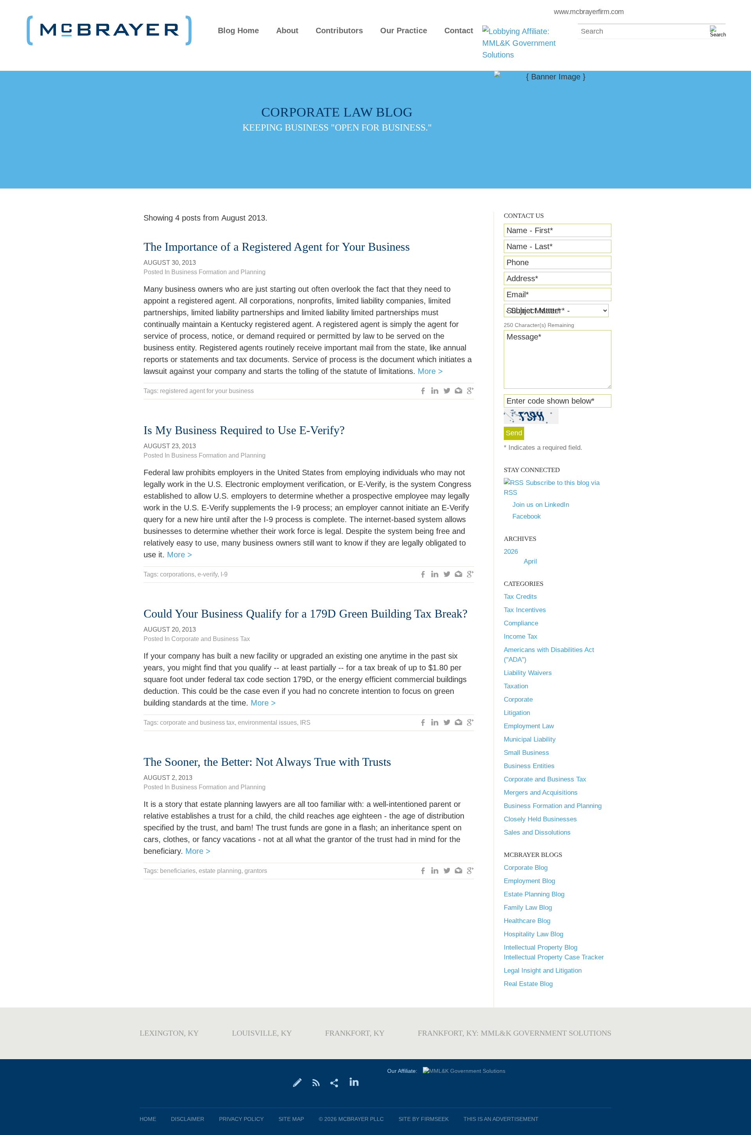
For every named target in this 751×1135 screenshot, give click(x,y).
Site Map (291, 1119)
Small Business (526, 752)
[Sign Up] (297, 1082)
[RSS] (315, 1082)
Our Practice (403, 30)
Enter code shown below (551, 401)
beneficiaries (178, 870)
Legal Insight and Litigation (543, 970)
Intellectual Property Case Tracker (554, 957)
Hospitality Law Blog (533, 934)
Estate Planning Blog (534, 894)
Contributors (339, 30)
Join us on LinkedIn (540, 504)
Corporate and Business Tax (545, 779)
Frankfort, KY (354, 1032)
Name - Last (530, 246)
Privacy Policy (241, 1119)
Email (518, 294)
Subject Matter (534, 310)
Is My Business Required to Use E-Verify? (244, 430)
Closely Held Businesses (540, 819)
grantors (255, 870)
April (530, 561)
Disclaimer (187, 1119)
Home (148, 1119)
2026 (511, 551)
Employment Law (529, 726)
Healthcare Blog (527, 921)
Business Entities (529, 766)
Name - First (530, 230)
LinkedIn (435, 391)
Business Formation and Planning (553, 806)
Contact (458, 30)
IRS (305, 722)
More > (430, 371)
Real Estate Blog (528, 984)
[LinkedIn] (354, 1082)
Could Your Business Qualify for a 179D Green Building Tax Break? (305, 613)
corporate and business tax (197, 722)
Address (522, 278)
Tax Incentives (525, 610)
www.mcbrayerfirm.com (589, 12)
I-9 (224, 574)
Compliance (521, 623)
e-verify (207, 574)
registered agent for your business (207, 391)
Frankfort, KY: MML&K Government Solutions (514, 1032)
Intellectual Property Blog (540, 947)
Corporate (518, 699)
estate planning (220, 870)
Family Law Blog (528, 907)
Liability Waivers (528, 673)
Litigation (517, 713)
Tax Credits (520, 596)
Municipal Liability (530, 739)
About (287, 30)
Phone (518, 262)
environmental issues (267, 722)
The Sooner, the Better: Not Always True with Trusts (267, 761)
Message (524, 336)
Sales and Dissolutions (537, 832)
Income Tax (520, 636)
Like (423, 391)
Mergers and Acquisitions (541, 792)
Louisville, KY (262, 1032)
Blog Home (238, 30)
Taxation (516, 686)
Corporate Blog (526, 867)
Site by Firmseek (424, 1119)
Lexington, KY (169, 1032)
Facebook (526, 516)
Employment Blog (529, 881)
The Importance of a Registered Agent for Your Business (277, 246)
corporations (177, 574)
